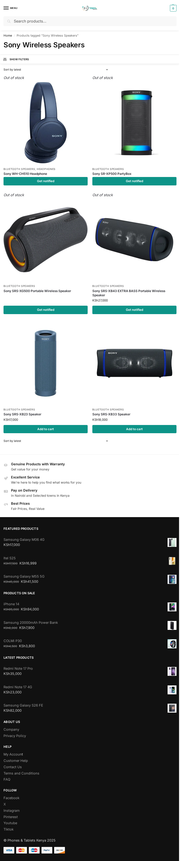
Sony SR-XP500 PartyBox (111, 174)
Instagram (12, 810)
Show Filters (19, 59)
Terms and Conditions (21, 773)
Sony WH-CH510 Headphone (25, 174)
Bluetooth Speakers (19, 169)
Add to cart (45, 429)
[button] (172, 8)
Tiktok (9, 829)
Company (11, 729)
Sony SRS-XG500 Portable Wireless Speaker (37, 291)
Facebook (11, 798)
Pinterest (11, 817)
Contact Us (13, 767)
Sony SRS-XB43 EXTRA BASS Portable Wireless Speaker (128, 293)
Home (8, 35)
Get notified (45, 181)
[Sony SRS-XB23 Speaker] (46, 363)
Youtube (10, 823)
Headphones (46, 169)
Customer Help (16, 761)
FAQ (7, 779)
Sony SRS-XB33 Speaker (111, 414)
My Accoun (13, 754)
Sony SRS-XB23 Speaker (22, 414)
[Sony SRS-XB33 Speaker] (134, 363)
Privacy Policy (15, 736)
